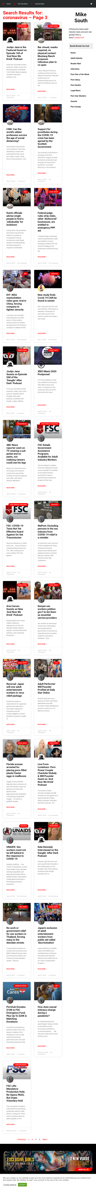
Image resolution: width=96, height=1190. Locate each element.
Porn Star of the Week (80, 74)
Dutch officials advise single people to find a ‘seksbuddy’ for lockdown (14, 219)
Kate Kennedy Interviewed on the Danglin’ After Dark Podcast (48, 851)
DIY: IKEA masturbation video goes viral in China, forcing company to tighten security (16, 302)
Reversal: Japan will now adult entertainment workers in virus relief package (15, 690)
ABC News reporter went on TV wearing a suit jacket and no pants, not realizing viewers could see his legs (16, 454)
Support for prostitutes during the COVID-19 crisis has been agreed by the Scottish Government (47, 138)
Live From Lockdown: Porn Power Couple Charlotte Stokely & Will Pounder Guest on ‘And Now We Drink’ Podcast (47, 774)
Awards (74, 101)
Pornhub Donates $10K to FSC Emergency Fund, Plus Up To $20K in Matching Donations (16, 1014)
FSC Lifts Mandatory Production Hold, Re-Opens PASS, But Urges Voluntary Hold (15, 1093)
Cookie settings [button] (10, 1185)
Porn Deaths (76, 85)
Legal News (75, 90)
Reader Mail (76, 63)
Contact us (78, 37)
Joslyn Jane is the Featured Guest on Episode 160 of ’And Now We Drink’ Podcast (16, 53)
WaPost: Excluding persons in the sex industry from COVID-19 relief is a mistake (48, 531)
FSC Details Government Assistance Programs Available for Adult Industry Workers (48, 452)
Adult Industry (76, 58)
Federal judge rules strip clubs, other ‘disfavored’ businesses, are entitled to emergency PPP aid (47, 222)
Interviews (75, 69)
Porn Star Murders (78, 96)
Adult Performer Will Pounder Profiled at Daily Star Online (46, 688)
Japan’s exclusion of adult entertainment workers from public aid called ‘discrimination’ (47, 935)
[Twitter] (91, 4)
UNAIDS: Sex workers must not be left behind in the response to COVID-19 (16, 853)
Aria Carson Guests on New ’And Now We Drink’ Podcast (14, 610)
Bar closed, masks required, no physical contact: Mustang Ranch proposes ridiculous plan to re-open (48, 56)
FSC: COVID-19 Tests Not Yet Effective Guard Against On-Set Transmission (14, 531)
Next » (45, 1139)
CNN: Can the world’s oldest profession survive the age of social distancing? (16, 135)
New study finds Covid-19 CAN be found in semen (47, 297)
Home (73, 53)
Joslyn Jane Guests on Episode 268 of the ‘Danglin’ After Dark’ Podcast (16, 377)
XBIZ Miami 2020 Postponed (47, 373)
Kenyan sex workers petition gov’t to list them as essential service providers (47, 612)
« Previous (21, 1139)
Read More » (10, 89)
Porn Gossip (76, 107)
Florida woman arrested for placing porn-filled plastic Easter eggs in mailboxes (16, 770)
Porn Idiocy (75, 80)
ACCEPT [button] (22, 1185)
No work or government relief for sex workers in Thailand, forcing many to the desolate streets (16, 935)
